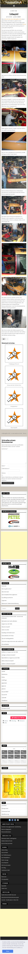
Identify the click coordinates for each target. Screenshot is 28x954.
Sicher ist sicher (5, 629)
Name (3, 465)
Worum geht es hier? (6, 589)
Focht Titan (14, 10)
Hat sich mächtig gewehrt (7, 638)
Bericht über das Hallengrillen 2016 (13, 19)
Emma (3, 677)
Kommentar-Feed (6, 811)
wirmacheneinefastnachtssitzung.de (10, 897)
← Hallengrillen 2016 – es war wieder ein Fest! (11, 433)
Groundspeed (4, 862)
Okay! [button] (7, 951)
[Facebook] (12, 820)
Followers (21, 720)
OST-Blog (3, 867)
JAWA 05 (3, 689)
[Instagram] (15, 820)
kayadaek (3, 886)
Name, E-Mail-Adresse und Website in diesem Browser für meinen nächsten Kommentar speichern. (12, 478)
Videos (5, 720)
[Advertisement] (14, 545)
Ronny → (25, 433)
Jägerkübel (4, 683)
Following (13, 720)
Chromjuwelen (4, 879)
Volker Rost (4, 888)
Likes (5, 722)
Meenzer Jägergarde (6, 829)
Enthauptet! (13, 14)
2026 (14, 748)
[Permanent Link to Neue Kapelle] (14, 417)
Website (4, 473)
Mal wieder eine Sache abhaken (9, 621)
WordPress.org (5, 814)
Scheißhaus (4, 700)
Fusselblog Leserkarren (7, 597)
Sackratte (4, 697)
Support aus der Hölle (7, 624)
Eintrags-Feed (5, 808)
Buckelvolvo (4, 674)
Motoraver (3, 876)
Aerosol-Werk (4, 852)
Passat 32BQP (5, 691)
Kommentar (5, 449)
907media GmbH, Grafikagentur (8, 838)
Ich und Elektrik (5, 644)
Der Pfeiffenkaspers (6, 855)
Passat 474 (4, 694)
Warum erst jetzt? (6, 627)
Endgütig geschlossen (14, 364)
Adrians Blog (4, 850)
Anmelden (4, 805)
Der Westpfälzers (5, 857)
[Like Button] (4, 339)
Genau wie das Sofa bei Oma (14, 385)
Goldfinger (4, 680)
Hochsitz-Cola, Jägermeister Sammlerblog (11, 826)
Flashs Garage (4, 860)
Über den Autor (5, 591)
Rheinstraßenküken (6, 832)
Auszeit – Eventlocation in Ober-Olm (9, 900)
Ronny (24, 24)
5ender (3, 671)
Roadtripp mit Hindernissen (8, 632)
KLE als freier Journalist (6, 843)
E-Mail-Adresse (6, 468)
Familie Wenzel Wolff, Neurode (8, 895)
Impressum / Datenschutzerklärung (10, 603)
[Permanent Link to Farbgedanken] (14, 396)
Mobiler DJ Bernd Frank (6, 841)
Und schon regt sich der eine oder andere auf (12, 641)
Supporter (4, 600)
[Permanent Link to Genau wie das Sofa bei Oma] (14, 375)
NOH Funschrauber (5, 865)
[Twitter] (10, 820)
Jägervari (4, 686)
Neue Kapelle (14, 427)
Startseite (4, 586)
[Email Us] (18, 820)
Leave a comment (17, 16)
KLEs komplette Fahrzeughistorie (9, 594)
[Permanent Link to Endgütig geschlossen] (14, 353)
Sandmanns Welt (5, 870)
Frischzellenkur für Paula (7, 635)
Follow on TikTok (19, 718)
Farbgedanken (13, 406)
